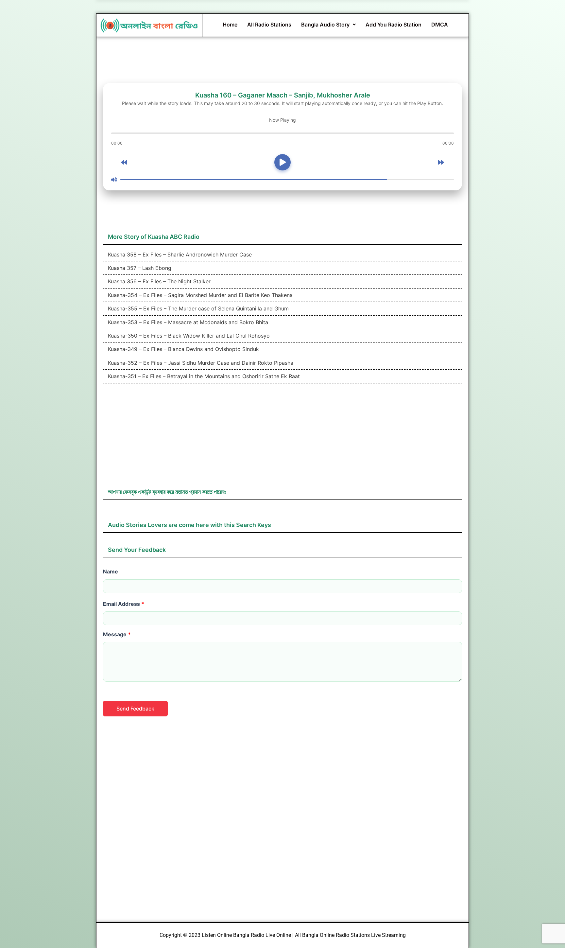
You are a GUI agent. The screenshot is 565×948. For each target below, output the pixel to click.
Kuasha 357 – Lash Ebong (138, 268)
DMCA (439, 24)
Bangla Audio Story (325, 24)
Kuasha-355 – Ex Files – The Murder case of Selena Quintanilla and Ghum (197, 308)
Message (117, 634)
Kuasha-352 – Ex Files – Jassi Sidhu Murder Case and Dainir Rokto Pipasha (199, 363)
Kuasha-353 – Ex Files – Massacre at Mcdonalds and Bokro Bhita (187, 322)
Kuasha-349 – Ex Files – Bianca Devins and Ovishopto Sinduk (182, 349)
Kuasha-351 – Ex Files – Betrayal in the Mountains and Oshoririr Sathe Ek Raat (203, 376)
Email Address (123, 604)
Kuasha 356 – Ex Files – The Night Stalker (158, 281)
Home (230, 24)
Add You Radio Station (393, 24)
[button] (328, 24)
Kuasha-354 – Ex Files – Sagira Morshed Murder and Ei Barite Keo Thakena (199, 295)
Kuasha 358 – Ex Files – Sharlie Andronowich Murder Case (179, 254)
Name (110, 571)
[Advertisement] (282, 439)
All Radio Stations (269, 24)
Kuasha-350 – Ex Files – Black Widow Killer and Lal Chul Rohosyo (188, 335)
